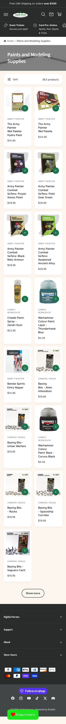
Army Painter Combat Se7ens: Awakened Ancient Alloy (46, 256)
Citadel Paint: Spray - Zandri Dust (15, 321)
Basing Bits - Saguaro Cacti (16, 568)
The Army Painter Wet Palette (45, 127)
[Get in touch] (51, 14)
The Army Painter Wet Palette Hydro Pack (14, 129)
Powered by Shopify (45, 709)
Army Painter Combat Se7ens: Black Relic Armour (16, 254)
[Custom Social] (53, 698)
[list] (33, 29)
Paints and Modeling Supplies (33, 40)
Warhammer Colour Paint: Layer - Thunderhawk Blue (47, 325)
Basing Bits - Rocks (14, 509)
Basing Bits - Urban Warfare (16, 444)
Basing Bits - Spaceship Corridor (45, 511)
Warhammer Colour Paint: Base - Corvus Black (46, 451)
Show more (33, 593)
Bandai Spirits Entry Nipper (16, 385)
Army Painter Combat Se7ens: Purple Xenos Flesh (16, 192)
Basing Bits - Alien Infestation (45, 387)
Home (10, 40)
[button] (6, 14)
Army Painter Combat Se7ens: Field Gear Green (46, 192)
